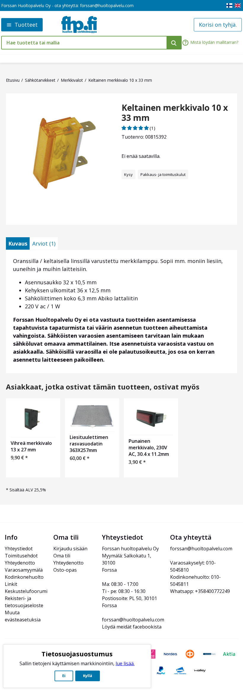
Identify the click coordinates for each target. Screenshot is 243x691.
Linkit (11, 584)
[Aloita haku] (174, 42)
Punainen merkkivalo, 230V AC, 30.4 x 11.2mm (149, 447)
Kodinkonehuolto (24, 577)
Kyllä (87, 675)
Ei (63, 675)
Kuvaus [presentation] (17, 243)
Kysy (128, 174)
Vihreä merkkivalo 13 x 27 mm (31, 446)
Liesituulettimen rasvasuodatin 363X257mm (89, 443)
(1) (152, 128)
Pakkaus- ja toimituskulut (163, 174)
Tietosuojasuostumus (77, 654)
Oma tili (61, 555)
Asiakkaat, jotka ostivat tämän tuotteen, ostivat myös (102, 387)
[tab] (18, 243)
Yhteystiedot (19, 548)
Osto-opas (65, 570)
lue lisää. (125, 663)
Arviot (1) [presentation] (43, 243)
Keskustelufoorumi (26, 591)
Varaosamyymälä (24, 570)
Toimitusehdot (21, 555)
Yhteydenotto (20, 562)
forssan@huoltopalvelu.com (107, 5)
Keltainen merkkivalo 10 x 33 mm (175, 113)
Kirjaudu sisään (70, 548)
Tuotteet (26, 24)
